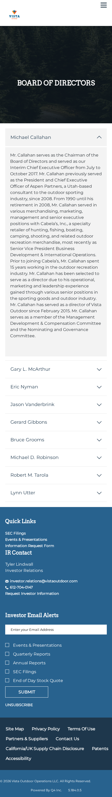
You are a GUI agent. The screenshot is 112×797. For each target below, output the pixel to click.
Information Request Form (29, 545)
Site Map (15, 728)
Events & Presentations (26, 539)
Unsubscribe (19, 705)
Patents (100, 748)
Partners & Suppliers (27, 738)
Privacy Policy (46, 728)
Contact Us (67, 738)
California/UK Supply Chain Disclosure (45, 748)
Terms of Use (81, 728)
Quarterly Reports (31, 654)
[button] (41, 581)
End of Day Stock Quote (38, 680)
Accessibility (18, 758)
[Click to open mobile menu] (104, 5)
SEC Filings (15, 533)
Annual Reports (29, 662)
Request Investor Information (32, 593)
